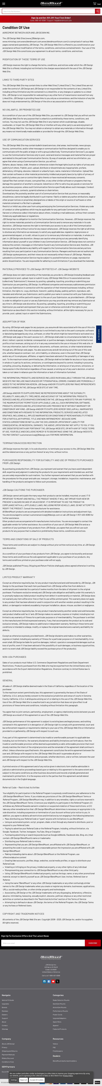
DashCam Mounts (59, 1004)
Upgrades (5, 1004)
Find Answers (58, 1051)
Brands (4, 1007)
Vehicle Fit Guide (8, 1000)
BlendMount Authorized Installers (65, 1061)
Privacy (4, 1047)
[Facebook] (49, 981)
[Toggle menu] (3, 3)
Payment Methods (8, 1054)
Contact (5, 1025)
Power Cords (57, 1014)
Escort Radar (6, 1072)
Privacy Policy (68, 1075)
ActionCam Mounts (59, 1007)
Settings (14, 1080)
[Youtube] (53, 981)
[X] (57, 981)
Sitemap (5, 1029)
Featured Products (60, 1029)
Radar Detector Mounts (61, 1000)
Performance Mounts (60, 1011)
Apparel (55, 1025)
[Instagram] (44, 981)
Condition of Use (8, 1062)
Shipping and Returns (10, 1051)
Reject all (23, 1080)
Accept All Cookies (37, 1080)
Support (5, 1018)
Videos (55, 1044)
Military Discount (8, 1058)
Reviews (5, 1011)
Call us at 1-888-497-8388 (51, 975)
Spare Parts (57, 1022)
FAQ (54, 1047)
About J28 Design (8, 1044)
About (4, 1022)
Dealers (5, 1014)
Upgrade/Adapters (59, 1018)
